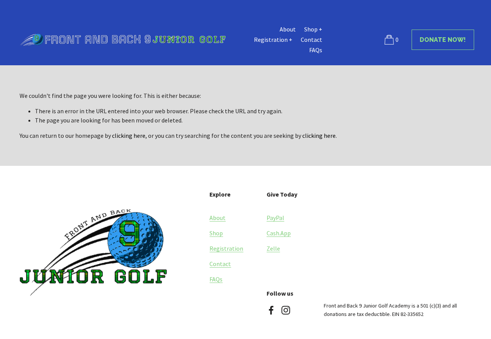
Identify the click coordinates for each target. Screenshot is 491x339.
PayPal (275, 218)
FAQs (315, 50)
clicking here (128, 135)
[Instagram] (285, 310)
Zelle (273, 248)
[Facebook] (271, 310)
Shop (216, 233)
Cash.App (279, 233)
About (288, 29)
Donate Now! (443, 39)
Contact (311, 39)
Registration (226, 248)
